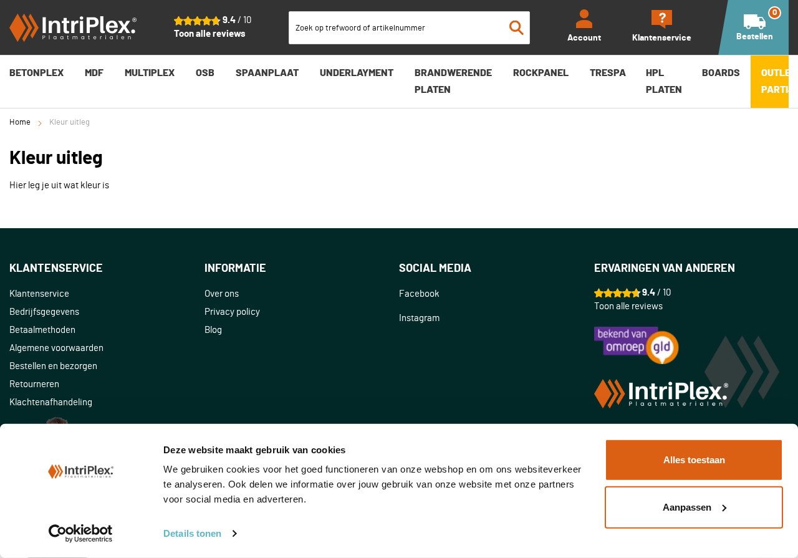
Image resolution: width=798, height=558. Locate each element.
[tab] (106, 269)
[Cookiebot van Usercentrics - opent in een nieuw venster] (80, 533)
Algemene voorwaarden (56, 348)
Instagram (419, 318)
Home (20, 122)
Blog (213, 330)
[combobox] (410, 27)
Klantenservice (39, 294)
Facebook (419, 294)
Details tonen (192, 533)
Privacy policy (232, 312)
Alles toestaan (694, 460)
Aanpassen (687, 506)
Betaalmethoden (42, 330)
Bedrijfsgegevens (44, 312)
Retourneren (34, 384)
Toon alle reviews (210, 34)
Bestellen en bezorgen (53, 366)
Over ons (221, 294)
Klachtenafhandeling (50, 402)
